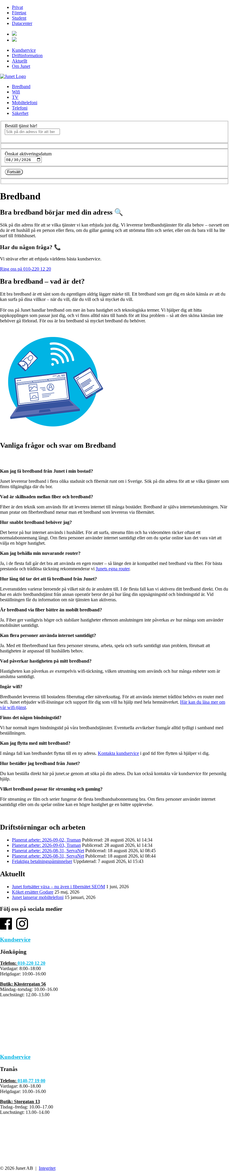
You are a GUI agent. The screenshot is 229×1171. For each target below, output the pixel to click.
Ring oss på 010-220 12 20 (25, 268)
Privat (17, 7)
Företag (19, 12)
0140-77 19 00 (31, 1080)
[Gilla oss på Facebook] (6, 927)
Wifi (16, 91)
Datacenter (22, 23)
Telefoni (19, 107)
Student (19, 18)
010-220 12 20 (31, 963)
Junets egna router (112, 568)
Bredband (21, 86)
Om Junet (21, 66)
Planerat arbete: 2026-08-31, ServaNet (48, 850)
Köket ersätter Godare (32, 891)
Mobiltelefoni (24, 102)
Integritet (47, 1168)
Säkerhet (20, 113)
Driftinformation (27, 55)
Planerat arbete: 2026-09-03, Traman (46, 845)
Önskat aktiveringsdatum (28, 153)
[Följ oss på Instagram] (22, 927)
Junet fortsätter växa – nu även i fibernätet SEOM (58, 886)
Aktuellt (19, 60)
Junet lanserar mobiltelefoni (38, 897)
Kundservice (24, 50)
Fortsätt (14, 172)
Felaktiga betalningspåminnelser (42, 861)
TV (15, 97)
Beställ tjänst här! (21, 125)
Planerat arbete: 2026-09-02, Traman (46, 839)
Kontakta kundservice (118, 753)
